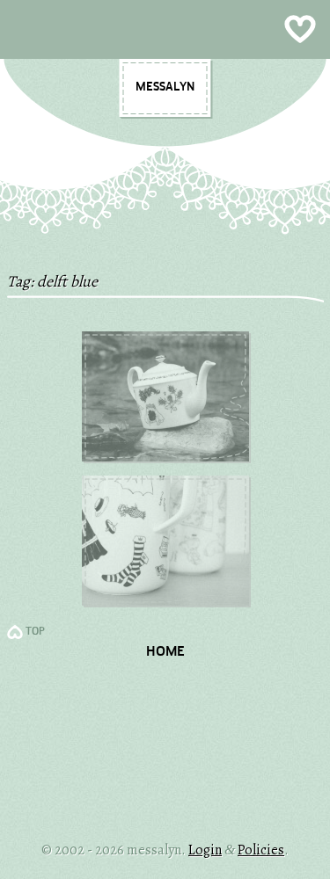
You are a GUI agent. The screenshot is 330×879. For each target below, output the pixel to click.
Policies (261, 850)
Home (165, 652)
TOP (35, 632)
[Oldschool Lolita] (165, 601)
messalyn (165, 87)
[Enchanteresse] (165, 457)
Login (205, 850)
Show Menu (165, 29)
